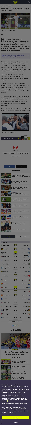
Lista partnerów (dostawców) (9, 414)
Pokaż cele (15, 422)
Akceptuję (15, 418)
